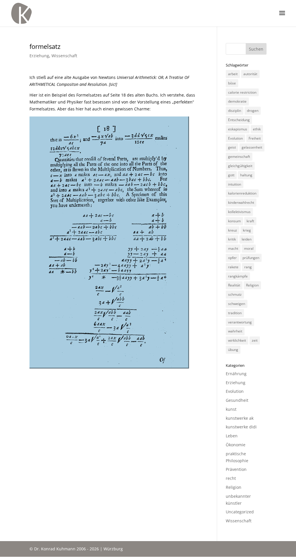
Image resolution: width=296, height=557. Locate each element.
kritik (232, 239)
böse (232, 83)
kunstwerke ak (240, 418)
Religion (252, 285)
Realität (234, 285)
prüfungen (251, 257)
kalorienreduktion (242, 193)
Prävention (236, 469)
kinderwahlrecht (241, 202)
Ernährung (236, 373)
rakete (233, 266)
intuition (234, 184)
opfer (232, 257)
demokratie (237, 101)
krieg (247, 230)
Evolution (235, 138)
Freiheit (255, 138)
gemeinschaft (239, 156)
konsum (234, 221)
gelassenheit (252, 147)
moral (249, 248)
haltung (246, 175)
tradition (235, 312)
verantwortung (240, 322)
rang (248, 266)
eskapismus (237, 129)
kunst (231, 409)
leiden (246, 239)
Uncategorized (240, 512)
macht (233, 248)
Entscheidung (239, 119)
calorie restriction (242, 92)
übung (233, 349)
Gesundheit (237, 400)
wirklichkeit (237, 340)
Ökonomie (235, 444)
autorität (250, 73)
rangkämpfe (238, 276)
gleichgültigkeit (240, 165)
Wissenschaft (64, 55)
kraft (250, 221)
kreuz (232, 230)
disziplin (234, 110)
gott (231, 175)
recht (231, 478)
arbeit (233, 73)
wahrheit (235, 331)
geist (232, 147)
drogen (252, 110)
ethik (257, 129)
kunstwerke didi (241, 427)
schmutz (235, 294)
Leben (232, 435)
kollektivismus (239, 211)
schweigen (236, 303)
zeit (255, 340)
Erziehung (39, 55)
